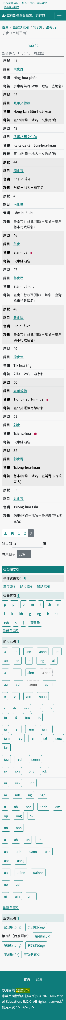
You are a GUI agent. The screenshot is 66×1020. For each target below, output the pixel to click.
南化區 (18, 204)
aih (17, 672)
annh (43, 651)
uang (20, 860)
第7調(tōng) (36, 945)
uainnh (38, 872)
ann (28, 651)
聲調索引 (43, 586)
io (5, 771)
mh (17, 794)
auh (18, 684)
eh (15, 696)
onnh (43, 806)
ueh (18, 884)
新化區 (18, 317)
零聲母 (35, 622)
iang (58, 738)
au (6, 684)
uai (6, 872)
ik (39, 717)
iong (31, 771)
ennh (43, 696)
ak (54, 660)
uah (18, 851)
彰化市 (18, 498)
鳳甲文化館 (21, 102)
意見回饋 (8, 990)
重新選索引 (11, 630)
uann (33, 851)
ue (6, 884)
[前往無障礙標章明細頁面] (23, 990)
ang (41, 660)
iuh (17, 782)
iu (5, 782)
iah (17, 729)
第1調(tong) (12, 927)
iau (6, 759)
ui (5, 896)
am (57, 651)
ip (50, 708)
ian (33, 738)
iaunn (35, 759)
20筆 (22, 554)
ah (15, 651)
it (16, 717)
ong (19, 815)
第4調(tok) (42, 936)
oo (6, 827)
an (18, 660)
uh (16, 839)
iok (44, 771)
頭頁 (39, 979)
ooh (19, 827)
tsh (6, 622)
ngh (42, 794)
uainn (21, 872)
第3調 (37, 27)
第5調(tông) (12, 945)
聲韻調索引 (20, 27)
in (5, 717)
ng (39, 613)
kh (21, 613)
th (49, 604)
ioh (17, 771)
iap (20, 738)
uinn (31, 896)
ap (6, 660)
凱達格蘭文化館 (25, 136)
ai (5, 672)
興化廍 (18, 69)
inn (26, 708)
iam (7, 738)
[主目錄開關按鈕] (59, 15)
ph (14, 604)
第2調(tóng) (36, 927)
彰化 (16, 424)
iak (6, 747)
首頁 (5, 27)
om (57, 806)
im (39, 708)
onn (29, 806)
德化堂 (18, 356)
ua (6, 851)
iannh (46, 729)
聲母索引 (10, 586)
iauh (20, 759)
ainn (30, 672)
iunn (31, 782)
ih (14, 708)
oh (16, 806)
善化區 (18, 277)
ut (39, 839)
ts (56, 613)
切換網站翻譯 (11, 7)
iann (30, 729)
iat (45, 738)
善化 (16, 243)
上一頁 (9, 533)
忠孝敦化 (20, 390)
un (28, 839)
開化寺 (18, 170)
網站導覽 (42, 3)
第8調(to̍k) (11, 954)
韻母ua (51, 27)
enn (28, 696)
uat (6, 860)
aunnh (49, 684)
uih (17, 896)
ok (31, 815)
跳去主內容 (28, 3)
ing (27, 717)
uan (47, 851)
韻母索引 (26, 586)
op (6, 815)
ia (5, 729)
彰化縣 (18, 458)
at (29, 660)
